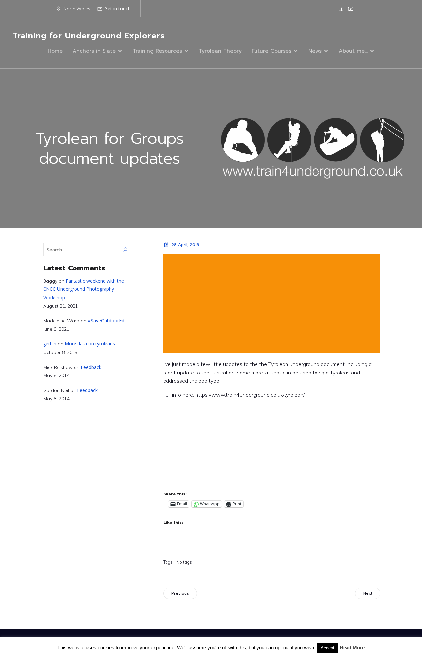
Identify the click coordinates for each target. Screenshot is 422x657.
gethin (49, 344)
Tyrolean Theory (220, 51)
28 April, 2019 (185, 245)
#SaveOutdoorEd (106, 320)
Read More (352, 647)
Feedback (91, 367)
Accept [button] (327, 647)
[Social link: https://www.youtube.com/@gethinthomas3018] (351, 9)
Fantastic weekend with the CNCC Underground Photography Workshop (83, 289)
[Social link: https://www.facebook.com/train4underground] (341, 9)
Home (55, 51)
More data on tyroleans (90, 344)
